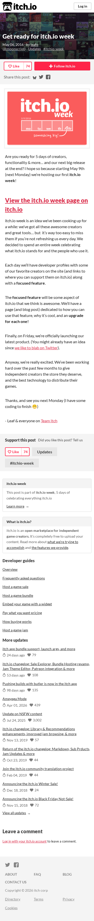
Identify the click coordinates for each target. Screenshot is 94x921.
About (11, 874)
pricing (22, 613)
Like (16, 66)
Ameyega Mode (15, 699)
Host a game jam (15, 630)
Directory (12, 899)
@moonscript (14, 49)
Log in (82, 6)
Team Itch (49, 420)
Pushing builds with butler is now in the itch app (40, 684)
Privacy (68, 899)
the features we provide (50, 547)
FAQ (37, 874)
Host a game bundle (18, 595)
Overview (10, 569)
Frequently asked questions (24, 578)
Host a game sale (15, 586)
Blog (67, 874)
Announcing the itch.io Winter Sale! (30, 784)
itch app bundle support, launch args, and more (39, 649)
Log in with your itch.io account (25, 841)
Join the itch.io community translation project (38, 769)
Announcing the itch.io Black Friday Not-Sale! (38, 799)
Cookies (11, 908)
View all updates (14, 813)
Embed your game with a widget (27, 604)
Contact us (16, 882)
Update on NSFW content (22, 714)
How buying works (17, 621)
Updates (34, 49)
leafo (34, 44)
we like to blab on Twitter (36, 347)
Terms (38, 899)
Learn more (15, 506)
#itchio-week (53, 49)
